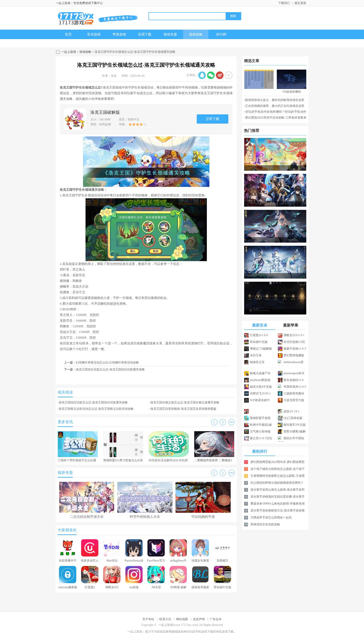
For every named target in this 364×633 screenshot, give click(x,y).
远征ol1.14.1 (291, 411)
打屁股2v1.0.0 (259, 335)
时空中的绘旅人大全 (145, 516)
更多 (231, 422)
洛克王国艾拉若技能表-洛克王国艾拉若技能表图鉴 (183, 408)
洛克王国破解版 (105, 112)
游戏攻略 (195, 34)
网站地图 (182, 619)
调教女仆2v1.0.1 (294, 335)
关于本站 (148, 619)
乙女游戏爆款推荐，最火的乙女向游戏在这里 (274, 105)
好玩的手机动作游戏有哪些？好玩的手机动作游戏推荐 (275, 112)
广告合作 (216, 619)
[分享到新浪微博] (219, 75)
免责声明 (199, 619)
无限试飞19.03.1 (260, 393)
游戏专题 (170, 34)
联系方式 (165, 619)
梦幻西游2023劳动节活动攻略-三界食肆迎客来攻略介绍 (275, 118)
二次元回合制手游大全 (87, 516)
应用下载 (144, 34)
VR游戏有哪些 (291, 91)
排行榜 (221, 34)
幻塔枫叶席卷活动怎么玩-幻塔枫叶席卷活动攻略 (107, 362)
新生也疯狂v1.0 (294, 380)
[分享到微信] (211, 75)
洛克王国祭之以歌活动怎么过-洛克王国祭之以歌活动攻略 (96, 408)
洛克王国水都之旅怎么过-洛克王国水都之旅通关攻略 (184, 402)
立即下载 (212, 119)
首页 (68, 34)
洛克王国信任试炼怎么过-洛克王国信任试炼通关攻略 (110, 369)
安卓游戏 (93, 34)
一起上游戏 (68, 51)
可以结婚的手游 (203, 516)
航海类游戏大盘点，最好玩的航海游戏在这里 (274, 100)
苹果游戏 (119, 34)
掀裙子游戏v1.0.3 (295, 348)
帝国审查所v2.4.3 (295, 386)
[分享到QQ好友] (202, 75)
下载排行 (284, 3)
